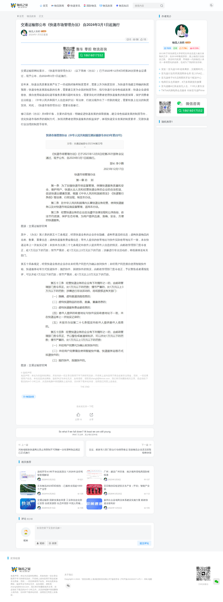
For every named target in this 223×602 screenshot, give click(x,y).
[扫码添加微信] (216, 581)
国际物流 (91, 5)
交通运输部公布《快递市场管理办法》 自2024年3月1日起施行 (70, 24)
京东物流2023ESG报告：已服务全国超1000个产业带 (59, 487)
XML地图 (148, 579)
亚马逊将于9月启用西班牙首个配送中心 (181, 77)
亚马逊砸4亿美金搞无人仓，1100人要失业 (182, 86)
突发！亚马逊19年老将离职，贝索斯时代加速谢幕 (183, 69)
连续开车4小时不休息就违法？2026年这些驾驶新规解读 (60, 473)
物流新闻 (59, 5)
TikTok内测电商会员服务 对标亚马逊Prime (183, 90)
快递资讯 (75, 5)
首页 (45, 5)
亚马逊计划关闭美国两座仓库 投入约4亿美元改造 (183, 73)
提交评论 (144, 543)
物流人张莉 (34, 31)
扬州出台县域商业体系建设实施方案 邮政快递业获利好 (126, 501)
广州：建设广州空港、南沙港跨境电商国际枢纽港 (127, 473)
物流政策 (107, 5)
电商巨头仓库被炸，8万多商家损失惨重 (181, 81)
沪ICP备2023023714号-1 (131, 579)
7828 (168, 48)
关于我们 (68, 574)
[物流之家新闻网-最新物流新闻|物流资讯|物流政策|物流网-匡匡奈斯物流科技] (19, 5)
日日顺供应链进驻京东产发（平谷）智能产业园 (127, 487)
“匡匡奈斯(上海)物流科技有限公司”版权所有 (100, 579)
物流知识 (123, 5)
